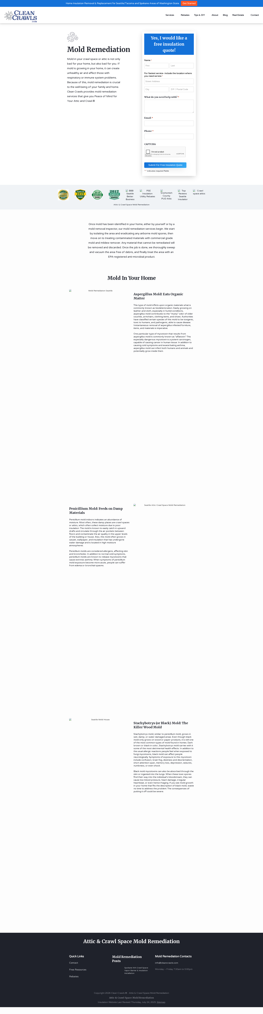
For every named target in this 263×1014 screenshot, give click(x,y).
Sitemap (161, 1002)
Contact (255, 15)
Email (148, 117)
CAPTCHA (150, 144)
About (215, 15)
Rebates (185, 15)
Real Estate (238, 15)
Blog (225, 15)
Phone (148, 131)
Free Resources (77, 969)
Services (170, 15)
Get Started (189, 3)
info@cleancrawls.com (166, 963)
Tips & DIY (199, 15)
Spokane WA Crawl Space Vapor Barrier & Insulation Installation (136, 970)
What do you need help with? (161, 97)
